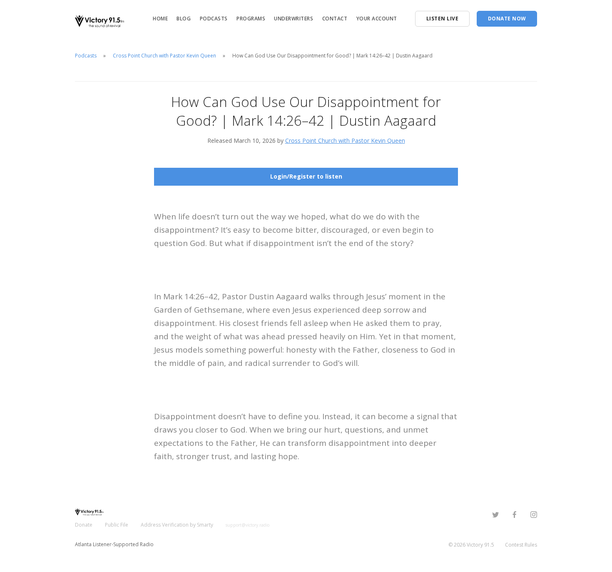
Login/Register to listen (306, 176)
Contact (335, 18)
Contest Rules (521, 544)
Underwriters (293, 18)
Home (160, 18)
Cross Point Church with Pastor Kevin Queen (164, 55)
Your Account (376, 18)
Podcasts (214, 18)
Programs (250, 18)
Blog (184, 18)
